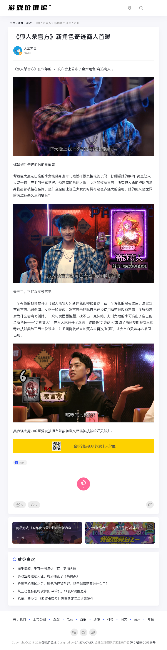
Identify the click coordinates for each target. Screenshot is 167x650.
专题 (150, 619)
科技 (110, 619)
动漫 (97, 619)
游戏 (56, 619)
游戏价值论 (49, 642)
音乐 (137, 619)
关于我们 (19, 619)
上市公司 (39, 619)
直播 (83, 619)
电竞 (70, 619)
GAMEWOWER (84, 642)
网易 (22, 462)
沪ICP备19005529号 (142, 642)
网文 (123, 619)
